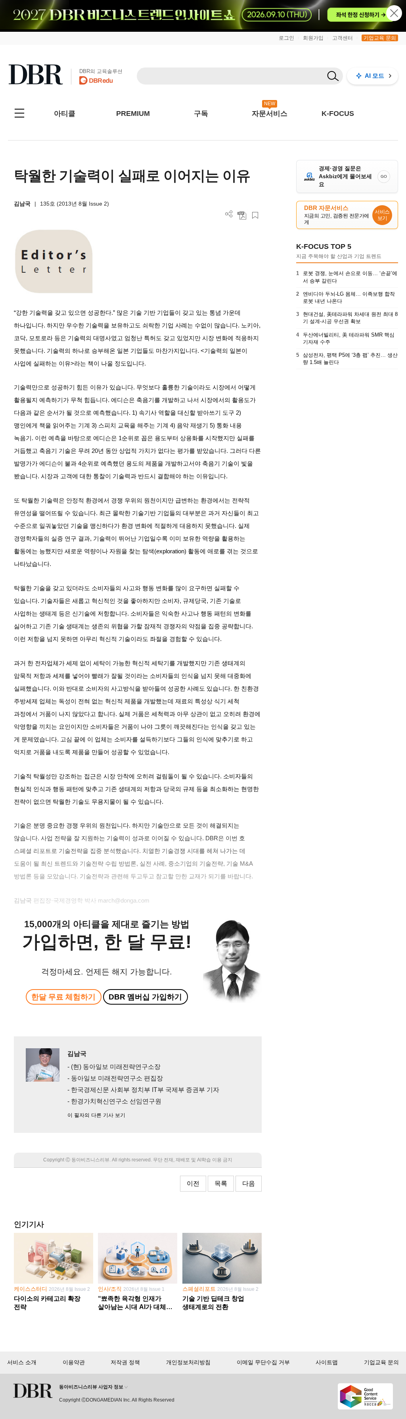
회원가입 (313, 38)
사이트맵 (327, 1362)
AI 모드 (374, 75)
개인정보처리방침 (188, 1362)
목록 (220, 1183)
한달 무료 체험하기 (63, 997)
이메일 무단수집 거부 (263, 1362)
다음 (248, 1183)
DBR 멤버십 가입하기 (145, 997)
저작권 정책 (125, 1362)
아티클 (64, 113)
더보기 (229, 214)
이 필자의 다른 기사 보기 (96, 1115)
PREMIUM (133, 113)
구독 (201, 113)
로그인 (286, 38)
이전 (193, 1183)
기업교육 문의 (380, 38)
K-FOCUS (338, 113)
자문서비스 (269, 113)
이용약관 (74, 1362)
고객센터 (342, 38)
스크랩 (255, 215)
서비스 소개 (21, 1362)
